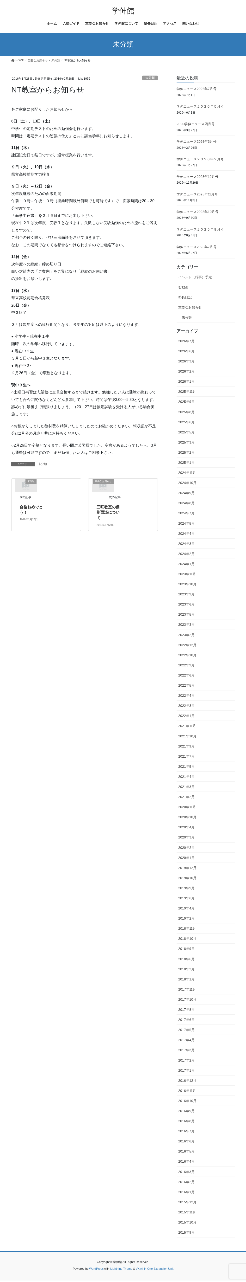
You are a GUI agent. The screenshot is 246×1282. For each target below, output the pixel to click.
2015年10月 (187, 1222)
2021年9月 (186, 746)
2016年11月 (187, 1091)
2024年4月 (186, 533)
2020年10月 (187, 817)
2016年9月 (186, 1111)
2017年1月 (186, 1070)
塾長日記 (185, 297)
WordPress (96, 1268)
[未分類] (26, 485)
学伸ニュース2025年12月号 (197, 177)
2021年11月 (187, 726)
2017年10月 (187, 999)
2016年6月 (186, 1141)
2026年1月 (186, 381)
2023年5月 (186, 614)
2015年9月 (186, 1232)
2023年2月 (186, 635)
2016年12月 (187, 1080)
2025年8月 (186, 412)
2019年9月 (186, 888)
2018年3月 (186, 969)
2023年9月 (186, 594)
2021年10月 (187, 736)
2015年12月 (187, 1202)
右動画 (183, 287)
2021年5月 (186, 766)
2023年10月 (187, 584)
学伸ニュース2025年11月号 (197, 194)
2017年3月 (186, 1050)
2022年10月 (187, 655)
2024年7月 (186, 513)
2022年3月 (186, 706)
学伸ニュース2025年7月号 (196, 247)
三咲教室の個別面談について (108, 512)
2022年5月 (186, 685)
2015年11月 (187, 1212)
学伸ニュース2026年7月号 (196, 89)
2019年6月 (186, 898)
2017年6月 (186, 1020)
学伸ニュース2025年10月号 (197, 212)
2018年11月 (187, 928)
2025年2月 (186, 452)
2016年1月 (186, 1192)
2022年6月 (186, 675)
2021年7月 (186, 756)
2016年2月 (186, 1182)
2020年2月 (186, 848)
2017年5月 (186, 1030)
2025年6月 (186, 422)
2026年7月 (186, 341)
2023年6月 (186, 604)
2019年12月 (187, 868)
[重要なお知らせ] (103, 485)
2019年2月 (186, 918)
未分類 (150, 78)
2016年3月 (186, 1172)
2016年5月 (186, 1151)
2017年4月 (186, 1040)
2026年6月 (186, 351)
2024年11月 (187, 473)
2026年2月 (186, 371)
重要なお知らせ (190, 307)
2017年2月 (186, 1060)
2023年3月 (186, 624)
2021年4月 (186, 777)
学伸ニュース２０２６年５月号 (200, 106)
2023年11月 (187, 574)
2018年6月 (186, 959)
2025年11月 (187, 391)
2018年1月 (186, 979)
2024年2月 (186, 554)
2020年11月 (187, 807)
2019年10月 (187, 878)
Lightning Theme (121, 1268)
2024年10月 (187, 483)
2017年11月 (187, 989)
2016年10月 (187, 1101)
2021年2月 (186, 797)
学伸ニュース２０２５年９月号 (200, 229)
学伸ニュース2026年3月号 (196, 141)
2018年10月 (187, 939)
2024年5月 (186, 523)
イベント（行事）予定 (195, 277)
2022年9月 (186, 665)
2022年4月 (186, 695)
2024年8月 (186, 503)
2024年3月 (186, 544)
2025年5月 (186, 432)
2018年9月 (186, 949)
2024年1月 (186, 564)
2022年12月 (187, 645)
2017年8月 (186, 1009)
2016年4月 (186, 1161)
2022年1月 (186, 716)
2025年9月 (186, 402)
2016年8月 (186, 1121)
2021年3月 (186, 787)
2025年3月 (186, 442)
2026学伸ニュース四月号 (196, 124)
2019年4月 (186, 908)
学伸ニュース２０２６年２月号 (200, 159)
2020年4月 (186, 827)
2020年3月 (186, 837)
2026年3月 (186, 361)
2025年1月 (186, 462)
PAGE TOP (236, 1239)
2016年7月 (186, 1131)
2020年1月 (186, 858)
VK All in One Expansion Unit (154, 1268)
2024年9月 (186, 493)
